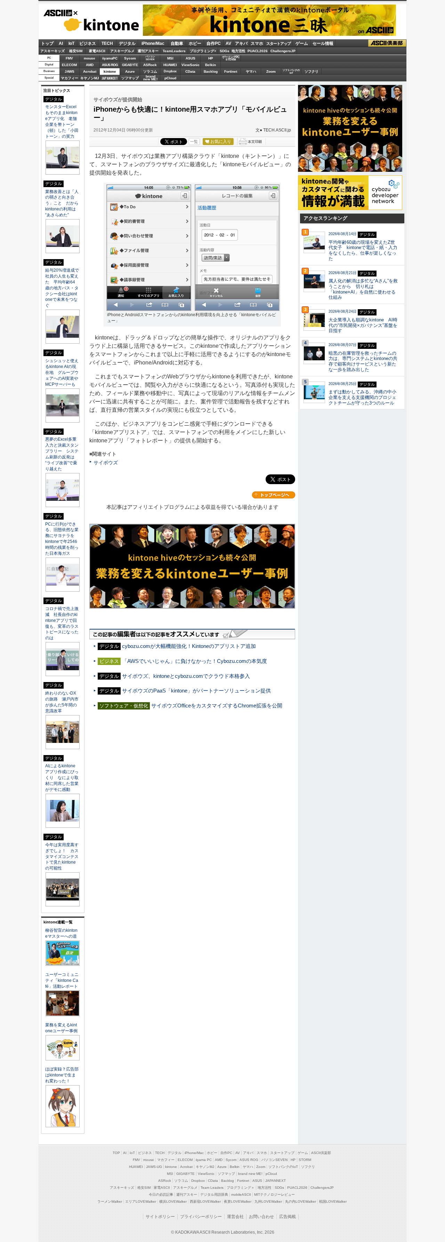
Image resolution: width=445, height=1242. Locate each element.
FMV (69, 58)
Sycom (130, 58)
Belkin (210, 65)
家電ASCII (97, 51)
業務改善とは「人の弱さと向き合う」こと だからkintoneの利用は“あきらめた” (62, 203)
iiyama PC (204, 1160)
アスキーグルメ (122, 51)
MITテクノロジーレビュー (274, 1194)
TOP (116, 1153)
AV (228, 43)
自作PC (214, 43)
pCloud (170, 78)
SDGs (224, 51)
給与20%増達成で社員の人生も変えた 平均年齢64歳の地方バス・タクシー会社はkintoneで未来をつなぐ (62, 288)
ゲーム (302, 43)
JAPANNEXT (110, 78)
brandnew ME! (150, 78)
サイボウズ (106, 462)
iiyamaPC (109, 58)
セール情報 (323, 43)
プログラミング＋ (240, 1187)
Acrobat (89, 71)
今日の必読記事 (161, 1194)
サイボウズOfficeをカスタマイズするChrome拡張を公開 (216, 705)
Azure (130, 71)
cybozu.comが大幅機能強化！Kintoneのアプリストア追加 (189, 646)
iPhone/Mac (152, 43)
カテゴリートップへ (273, 494)
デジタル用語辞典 (214, 1194)
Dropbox (170, 71)
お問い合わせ (261, 1216)
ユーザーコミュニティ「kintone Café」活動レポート (62, 980)
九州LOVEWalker (268, 1201)
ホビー (195, 43)
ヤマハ (251, 71)
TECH (107, 43)
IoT (71, 43)
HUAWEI (170, 65)
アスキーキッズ (52, 51)
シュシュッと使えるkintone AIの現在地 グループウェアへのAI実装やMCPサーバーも (62, 372)
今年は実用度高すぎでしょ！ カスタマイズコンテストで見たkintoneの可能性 (62, 856)
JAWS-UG (154, 1167)
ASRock (150, 65)
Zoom (271, 71)
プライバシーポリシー (201, 1216)
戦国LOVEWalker (333, 1201)
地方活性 (238, 51)
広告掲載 (287, 1216)
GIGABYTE (130, 65)
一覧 (194, 141)
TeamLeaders (174, 51)
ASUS (190, 58)
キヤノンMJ (89, 78)
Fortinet (230, 71)
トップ (47, 43)
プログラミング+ (203, 51)
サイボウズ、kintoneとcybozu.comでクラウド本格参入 (186, 676)
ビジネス (87, 43)
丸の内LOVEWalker (300, 1201)
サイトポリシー (160, 1216)
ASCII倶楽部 (387, 43)
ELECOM (69, 65)
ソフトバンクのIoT (291, 71)
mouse (89, 58)
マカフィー (69, 78)
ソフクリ (311, 71)
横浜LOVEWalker (173, 1201)
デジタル (127, 43)
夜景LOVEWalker (237, 1201)
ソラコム (150, 71)
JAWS (69, 71)
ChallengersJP (283, 51)
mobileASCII (241, 1194)
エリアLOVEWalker (140, 1201)
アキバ (241, 43)
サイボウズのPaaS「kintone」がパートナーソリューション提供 (196, 691)
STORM (305, 1160)
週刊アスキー (148, 51)
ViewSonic (190, 65)
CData (190, 71)
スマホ (257, 43)
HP (210, 58)
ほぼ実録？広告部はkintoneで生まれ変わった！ (62, 1075)
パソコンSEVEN (150, 58)
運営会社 (235, 1216)
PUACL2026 (258, 51)
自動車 (177, 43)
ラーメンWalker (109, 1201)
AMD (90, 65)
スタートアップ (278, 43)
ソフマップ (130, 78)
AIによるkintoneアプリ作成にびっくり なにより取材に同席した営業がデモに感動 (62, 777)
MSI (170, 58)
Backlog (211, 71)
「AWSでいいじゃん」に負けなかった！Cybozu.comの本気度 (194, 661)
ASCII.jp (60, 13)
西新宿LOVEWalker (205, 1201)
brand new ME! (250, 1174)
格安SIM (75, 51)
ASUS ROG (110, 65)
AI (61, 43)
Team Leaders (212, 1187)
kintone (91, 25)
